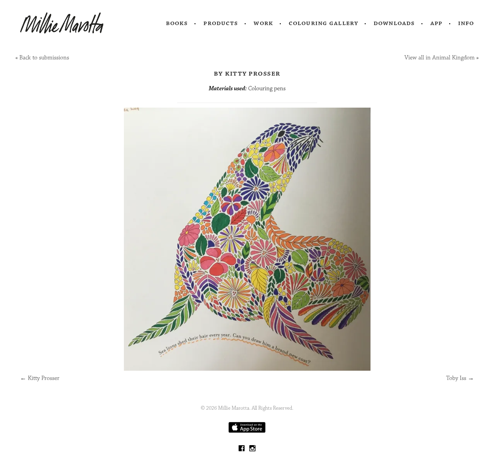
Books (177, 23)
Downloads (394, 23)
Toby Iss (460, 378)
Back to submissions (44, 57)
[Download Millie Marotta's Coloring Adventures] (247, 431)
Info (466, 23)
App (436, 23)
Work (263, 23)
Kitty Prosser (39, 378)
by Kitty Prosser (247, 73)
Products (220, 23)
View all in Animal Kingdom (439, 57)
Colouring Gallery (323, 23)
